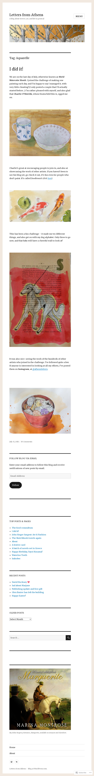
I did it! (16, 69)
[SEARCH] (68, 637)
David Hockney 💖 (21, 582)
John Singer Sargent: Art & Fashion (29, 534)
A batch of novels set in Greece (27, 548)
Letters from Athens (26, 15)
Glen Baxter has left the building (28, 592)
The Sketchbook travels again (26, 538)
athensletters (40, 369)
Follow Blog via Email (23, 458)
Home (12, 747)
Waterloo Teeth (19, 555)
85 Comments (26, 442)
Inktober (16, 558)
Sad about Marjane (21, 585)
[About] (17, 762)
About (15, 541)
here (50, 178)
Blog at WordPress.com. (37, 769)
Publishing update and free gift (27, 589)
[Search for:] (37, 637)
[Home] (11, 762)
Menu (79, 16)
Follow (15, 485)
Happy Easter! (19, 596)
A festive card (18, 545)
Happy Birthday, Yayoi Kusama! (27, 551)
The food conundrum (22, 528)
